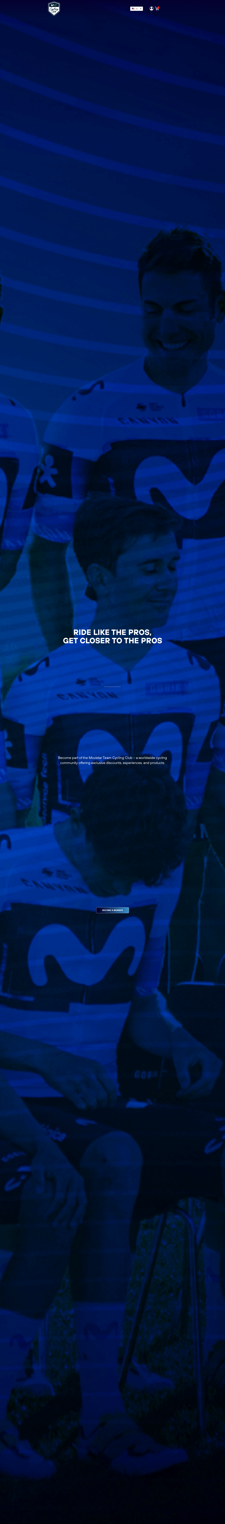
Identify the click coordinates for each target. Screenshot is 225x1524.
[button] (136, 9)
